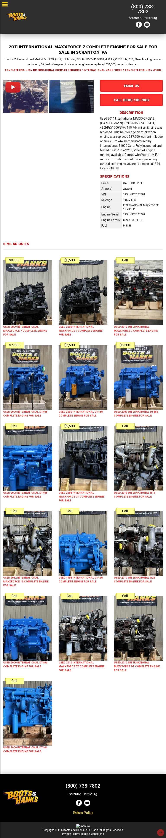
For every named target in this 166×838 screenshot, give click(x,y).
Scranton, (135, 18)
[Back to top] (160, 832)
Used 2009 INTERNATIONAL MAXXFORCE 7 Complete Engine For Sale (25, 330)
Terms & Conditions (92, 833)
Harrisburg (150, 18)
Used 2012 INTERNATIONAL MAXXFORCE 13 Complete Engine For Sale (26, 581)
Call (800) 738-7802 (131, 100)
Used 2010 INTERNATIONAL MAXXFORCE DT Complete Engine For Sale (81, 666)
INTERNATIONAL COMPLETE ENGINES (57, 70)
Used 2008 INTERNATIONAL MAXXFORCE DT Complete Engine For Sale (81, 496)
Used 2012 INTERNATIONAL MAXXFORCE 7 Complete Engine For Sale (136, 330)
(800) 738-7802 (143, 9)
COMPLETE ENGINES (17, 70)
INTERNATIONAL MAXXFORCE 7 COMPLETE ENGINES (116, 70)
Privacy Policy (70, 833)
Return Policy (83, 813)
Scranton (75, 794)
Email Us (131, 85)
